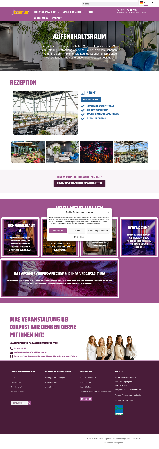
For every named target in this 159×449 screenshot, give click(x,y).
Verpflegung (41, 18)
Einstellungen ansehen (98, 230)
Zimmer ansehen (72, 12)
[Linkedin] (90, 399)
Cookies (90, 439)
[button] (108, 212)
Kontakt (57, 18)
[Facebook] (82, 399)
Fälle (91, 12)
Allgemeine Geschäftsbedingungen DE (118, 439)
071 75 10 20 (120, 386)
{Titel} (76, 237)
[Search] (29, 403)
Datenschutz (98, 439)
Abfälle (76, 230)
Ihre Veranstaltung (45, 12)
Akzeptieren (58, 230)
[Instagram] (86, 399)
